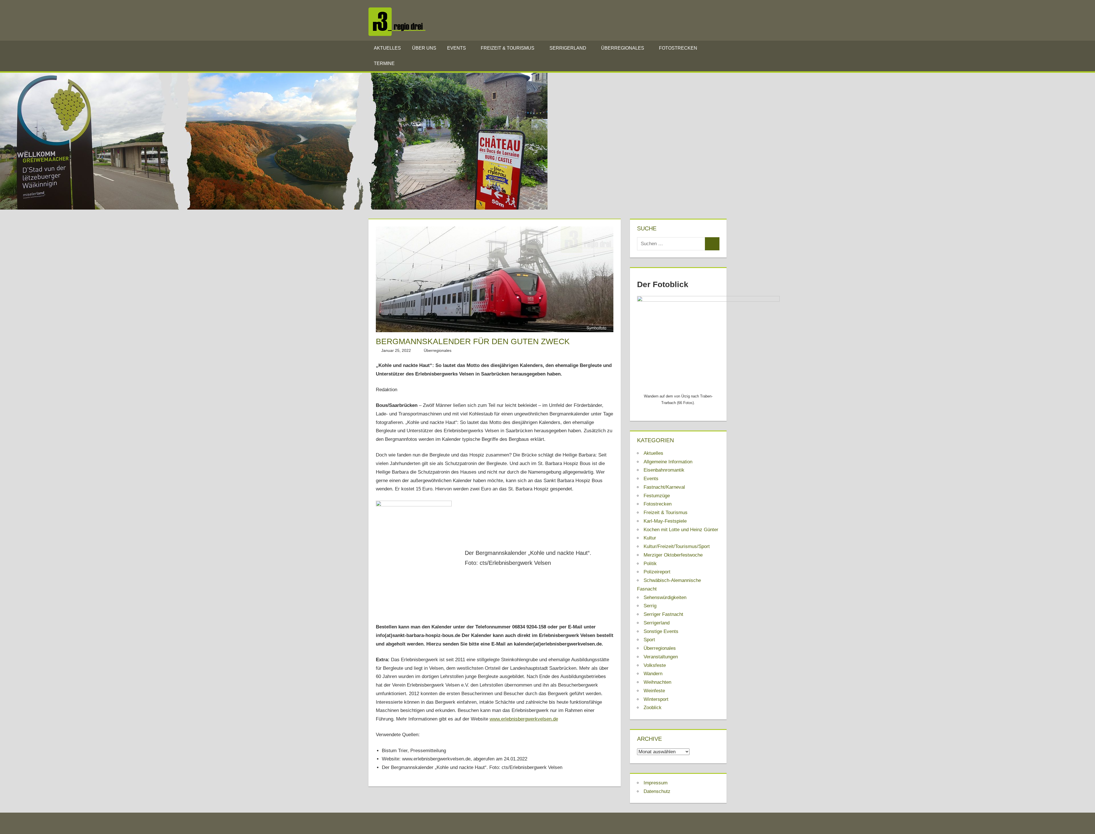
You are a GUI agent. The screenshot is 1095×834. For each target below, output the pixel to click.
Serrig (650, 605)
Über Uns (424, 48)
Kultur (650, 538)
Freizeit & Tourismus (507, 48)
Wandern (653, 673)
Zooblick (653, 707)
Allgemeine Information (668, 461)
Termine (384, 63)
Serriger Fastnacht (663, 614)
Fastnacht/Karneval (664, 487)
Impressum (656, 783)
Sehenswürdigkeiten (665, 597)
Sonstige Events (661, 631)
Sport (649, 639)
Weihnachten (657, 682)
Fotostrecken (678, 48)
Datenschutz (657, 791)
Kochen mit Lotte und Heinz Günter (681, 529)
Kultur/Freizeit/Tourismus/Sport (677, 546)
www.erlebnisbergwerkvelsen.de (524, 719)
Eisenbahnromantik (664, 470)
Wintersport (656, 699)
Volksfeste (655, 665)
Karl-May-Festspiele (665, 521)
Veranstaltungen (661, 657)
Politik (650, 563)
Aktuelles (387, 48)
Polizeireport (657, 572)
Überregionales (622, 48)
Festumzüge (657, 495)
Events (456, 48)
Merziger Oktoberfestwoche (673, 555)
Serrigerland (567, 48)
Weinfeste (654, 690)
